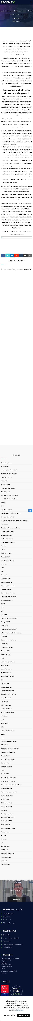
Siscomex (3, 835)
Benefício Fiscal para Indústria (9, 499)
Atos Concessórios (6, 477)
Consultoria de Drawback (8, 531)
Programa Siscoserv (6, 766)
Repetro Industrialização (8, 817)
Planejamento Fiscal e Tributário (10, 748)
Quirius (3, 770)
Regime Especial (5, 799)
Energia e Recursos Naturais (9, 618)
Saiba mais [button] (20, 1010)
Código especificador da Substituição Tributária (14, 520)
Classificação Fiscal (6, 509)
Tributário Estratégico (9, 923)
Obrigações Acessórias (7, 730)
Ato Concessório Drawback (9, 473)
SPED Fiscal (4, 850)
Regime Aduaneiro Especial (8, 792)
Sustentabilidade (6, 857)
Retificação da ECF (6, 821)
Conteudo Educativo (7, 538)
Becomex (16, 18)
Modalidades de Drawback (8, 694)
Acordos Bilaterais (6, 462)
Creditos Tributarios (7, 553)
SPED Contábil (5, 846)
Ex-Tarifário (4, 636)
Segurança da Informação (8, 828)
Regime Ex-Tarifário (6, 803)
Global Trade (6, 917)
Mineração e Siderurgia (7, 690)
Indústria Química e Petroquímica (12, 944)
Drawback (4, 575)
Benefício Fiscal (5, 491)
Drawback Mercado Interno (9, 596)
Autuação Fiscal (5, 484)
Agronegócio (4, 466)
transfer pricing (7, 61)
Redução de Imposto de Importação (11, 784)
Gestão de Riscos (8, 920)
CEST (2, 506)
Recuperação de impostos (8, 777)
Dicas (2, 567)
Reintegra (4, 810)
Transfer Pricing (5, 864)
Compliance (4, 524)
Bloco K (3, 502)
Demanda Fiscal (5, 557)
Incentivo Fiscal (5, 665)
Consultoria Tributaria (7, 535)
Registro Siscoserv (6, 806)
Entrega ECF (4, 625)
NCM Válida (4, 716)
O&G (2, 727)
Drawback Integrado (7, 582)
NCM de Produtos (6, 708)
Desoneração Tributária (7, 560)
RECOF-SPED (5, 774)
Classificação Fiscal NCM (8, 517)
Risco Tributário (5, 824)
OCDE (3, 734)
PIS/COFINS (4, 745)
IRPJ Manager (5, 683)
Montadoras (4, 701)
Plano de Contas (5, 756)
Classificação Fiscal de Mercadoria (10, 513)
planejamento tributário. (17, 54)
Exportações (4, 643)
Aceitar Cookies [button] (23, 1015)
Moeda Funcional (6, 698)
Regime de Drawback (7, 795)
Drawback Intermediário (8, 585)
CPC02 (3, 549)
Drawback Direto (6, 578)
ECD (2, 607)
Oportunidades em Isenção (9, 741)
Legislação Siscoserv (7, 687)
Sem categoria (5, 832)
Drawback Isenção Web (7, 593)
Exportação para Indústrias (8, 640)
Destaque (4, 564)
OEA (2, 737)
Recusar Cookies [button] (9, 1015)
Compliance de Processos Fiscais (10, 528)
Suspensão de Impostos (8, 853)
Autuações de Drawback (8, 488)
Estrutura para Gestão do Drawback (11, 633)
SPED (2, 842)
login (14, 269)
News (2, 719)
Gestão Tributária (6, 654)
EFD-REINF (4, 614)
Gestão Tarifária (5, 651)
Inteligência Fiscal (6, 672)
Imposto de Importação (7, 661)
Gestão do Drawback (7, 647)
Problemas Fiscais (6, 763)
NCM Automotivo (6, 705)
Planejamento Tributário (8, 752)
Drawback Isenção (6, 589)
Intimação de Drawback (7, 676)
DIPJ (2, 571)
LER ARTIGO (16, 899)
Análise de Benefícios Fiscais (9, 470)
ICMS (2, 658)
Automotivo (4, 481)
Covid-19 (3, 546)
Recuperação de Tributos (8, 781)
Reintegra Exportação (7, 813)
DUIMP (3, 604)
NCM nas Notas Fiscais (7, 712)
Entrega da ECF (5, 622)
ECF (2, 611)
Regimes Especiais (8, 913)
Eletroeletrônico (7, 947)
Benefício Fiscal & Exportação (9, 495)
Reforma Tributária (6, 788)
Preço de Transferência (7, 759)
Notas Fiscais (4, 723)
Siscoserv (3, 839)
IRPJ (2, 680)
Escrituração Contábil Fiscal (9, 629)
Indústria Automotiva (7, 669)
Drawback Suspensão (7, 600)
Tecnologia (4, 860)
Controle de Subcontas (7, 542)
